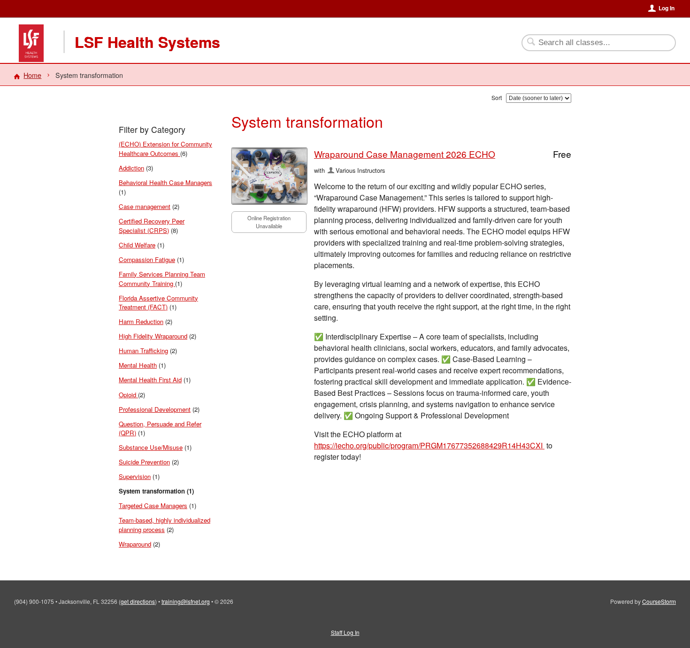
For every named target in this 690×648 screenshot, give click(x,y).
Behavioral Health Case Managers (165, 182)
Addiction (131, 167)
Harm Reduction (141, 321)
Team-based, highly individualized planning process (164, 525)
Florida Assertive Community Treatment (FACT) (158, 302)
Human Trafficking (143, 350)
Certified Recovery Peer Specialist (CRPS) (151, 225)
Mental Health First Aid (150, 379)
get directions (138, 601)
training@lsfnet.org (185, 601)
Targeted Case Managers (153, 505)
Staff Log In (345, 632)
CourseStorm (659, 601)
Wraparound (135, 544)
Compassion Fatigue (147, 259)
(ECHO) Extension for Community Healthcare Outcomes (165, 148)
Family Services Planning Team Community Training (162, 279)
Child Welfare (137, 244)
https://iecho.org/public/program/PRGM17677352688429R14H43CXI (429, 445)
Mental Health (138, 365)
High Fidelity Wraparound (153, 336)
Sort (496, 97)
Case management (144, 206)
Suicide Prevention (144, 461)
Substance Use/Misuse (151, 447)
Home (32, 75)
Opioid (128, 394)
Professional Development (155, 409)
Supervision (135, 476)
